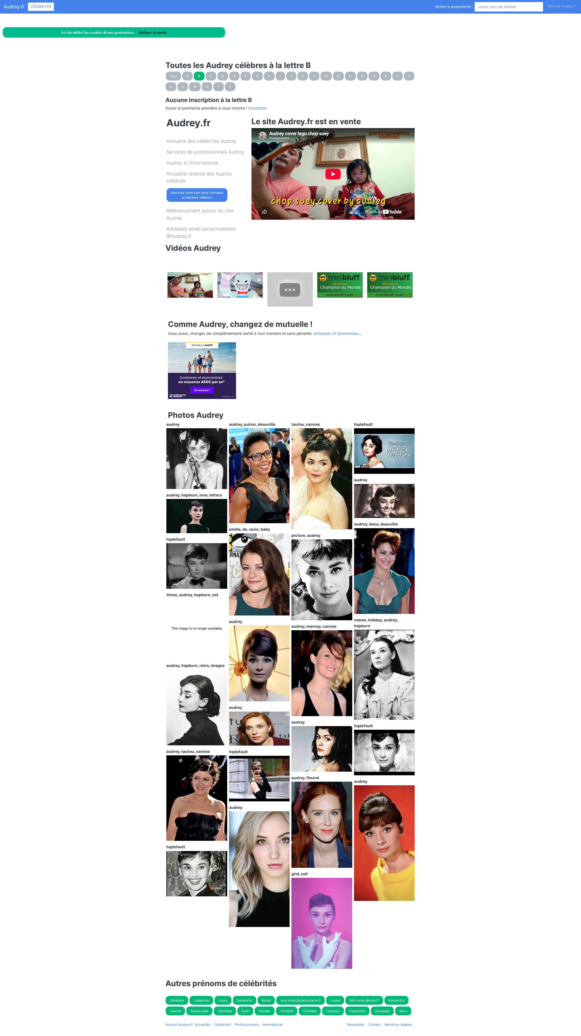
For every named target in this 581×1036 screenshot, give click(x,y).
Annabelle (382, 1011)
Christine (286, 1011)
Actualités (203, 1025)
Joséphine (201, 1000)
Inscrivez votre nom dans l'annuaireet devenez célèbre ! (197, 195)
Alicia (403, 1011)
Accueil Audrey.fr (179, 1025)
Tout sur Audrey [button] (560, 6)
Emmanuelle (199, 1011)
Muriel (266, 1000)
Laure (223, 1000)
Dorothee (225, 1011)
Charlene (333, 1011)
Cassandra (357, 1011)
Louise (335, 1000)
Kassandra (396, 1000)
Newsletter (356, 1025)
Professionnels (247, 1025)
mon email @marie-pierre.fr (301, 1000)
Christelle (310, 1011)
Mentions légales (398, 1025)
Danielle (264, 1011)
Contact (374, 1025)
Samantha (244, 1000)
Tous (173, 76)
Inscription (257, 108)
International (272, 1025)
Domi (245, 1011)
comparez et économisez (336, 333)
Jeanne (175, 1011)
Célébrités (41, 7)
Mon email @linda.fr (364, 1000)
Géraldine (177, 1000)
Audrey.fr (14, 7)
